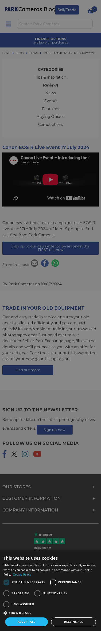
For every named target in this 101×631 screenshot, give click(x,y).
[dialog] (50, 590)
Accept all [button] (26, 622)
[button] (50, 613)
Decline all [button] (73, 622)
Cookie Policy (22, 575)
